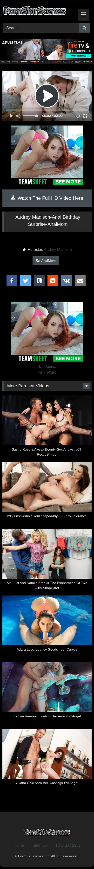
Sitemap (40, 845)
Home (18, 845)
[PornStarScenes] (38, 12)
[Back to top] (79, 854)
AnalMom (48, 261)
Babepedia (47, 367)
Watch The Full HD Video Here (49, 198)
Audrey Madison (58, 249)
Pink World (47, 372)
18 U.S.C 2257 (68, 845)
